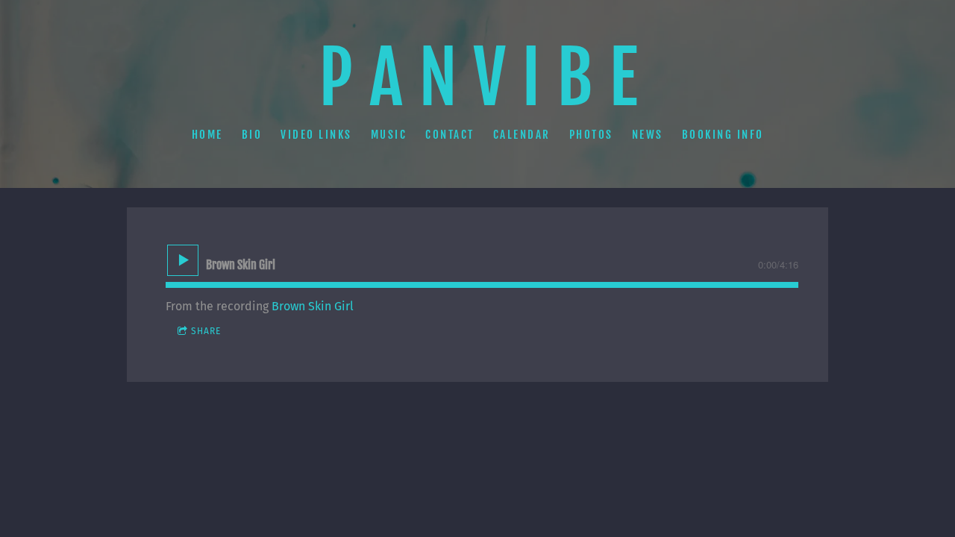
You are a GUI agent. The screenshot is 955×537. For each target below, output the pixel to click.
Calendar (522, 134)
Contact (450, 134)
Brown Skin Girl (313, 306)
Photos (591, 134)
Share (206, 331)
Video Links (316, 134)
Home (207, 134)
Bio (252, 134)
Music (389, 134)
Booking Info (723, 134)
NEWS (647, 134)
